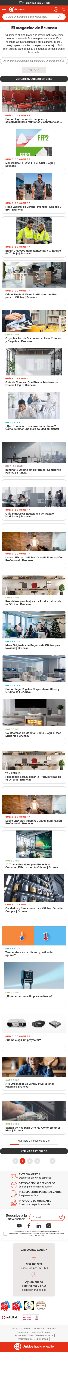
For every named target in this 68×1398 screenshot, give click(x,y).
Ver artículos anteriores (34, 79)
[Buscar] (59, 17)
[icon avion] (61, 1217)
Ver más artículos (34, 1151)
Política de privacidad (45, 1328)
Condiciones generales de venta (33, 1332)
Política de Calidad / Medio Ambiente (34, 1335)
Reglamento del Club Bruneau (32, 1339)
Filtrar (34, 69)
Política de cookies (21, 1328)
